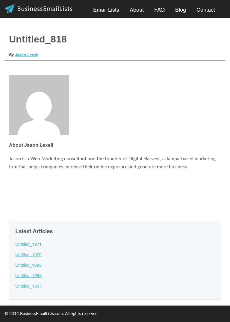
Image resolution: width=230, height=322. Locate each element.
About (137, 9)
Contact (205, 9)
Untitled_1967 (28, 286)
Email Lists (106, 9)
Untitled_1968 (28, 275)
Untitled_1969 (28, 265)
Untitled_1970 (28, 254)
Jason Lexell (26, 55)
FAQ (159, 9)
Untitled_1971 (28, 244)
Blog (180, 9)
